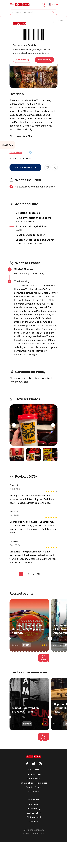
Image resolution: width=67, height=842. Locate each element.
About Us (33, 804)
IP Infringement (33, 817)
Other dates (16, 152)
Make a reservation (25, 167)
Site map (33, 821)
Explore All (33, 791)
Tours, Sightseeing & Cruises (33, 783)
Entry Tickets (57, 20)
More (43, 660)
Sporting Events (33, 787)
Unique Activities (33, 774)
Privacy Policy (33, 808)
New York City (22, 59)
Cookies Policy (34, 813)
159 (39, 574)
